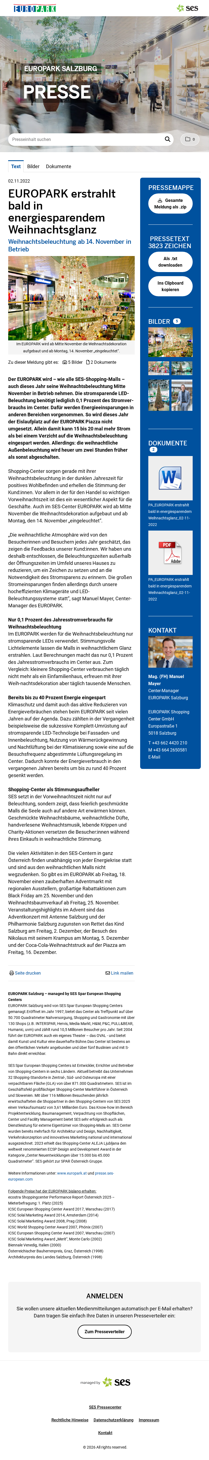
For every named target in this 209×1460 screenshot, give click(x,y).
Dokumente (167, 443)
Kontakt (105, 1432)
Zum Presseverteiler (105, 1331)
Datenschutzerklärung (114, 1420)
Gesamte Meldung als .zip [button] (170, 204)
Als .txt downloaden (170, 262)
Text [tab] (16, 166)
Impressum (149, 1420)
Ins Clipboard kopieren (170, 286)
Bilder (160, 321)
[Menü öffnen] (9, 8)
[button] (168, 139)
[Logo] (35, 8)
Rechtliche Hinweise (69, 1420)
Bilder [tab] (33, 166)
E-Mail (154, 757)
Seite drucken (28, 973)
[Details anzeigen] (170, 479)
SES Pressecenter (105, 1407)
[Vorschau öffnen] (71, 298)
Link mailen (122, 973)
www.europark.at (72, 1173)
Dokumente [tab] (58, 166)
